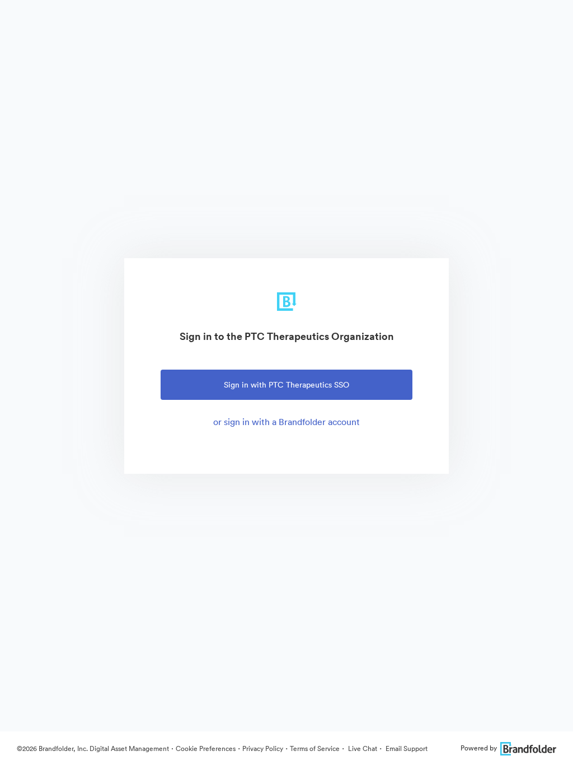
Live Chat (361, 748)
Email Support (406, 748)
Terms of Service (315, 748)
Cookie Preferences (206, 748)
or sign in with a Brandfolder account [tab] (286, 421)
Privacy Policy (262, 748)
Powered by (479, 748)
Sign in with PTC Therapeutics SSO (286, 385)
